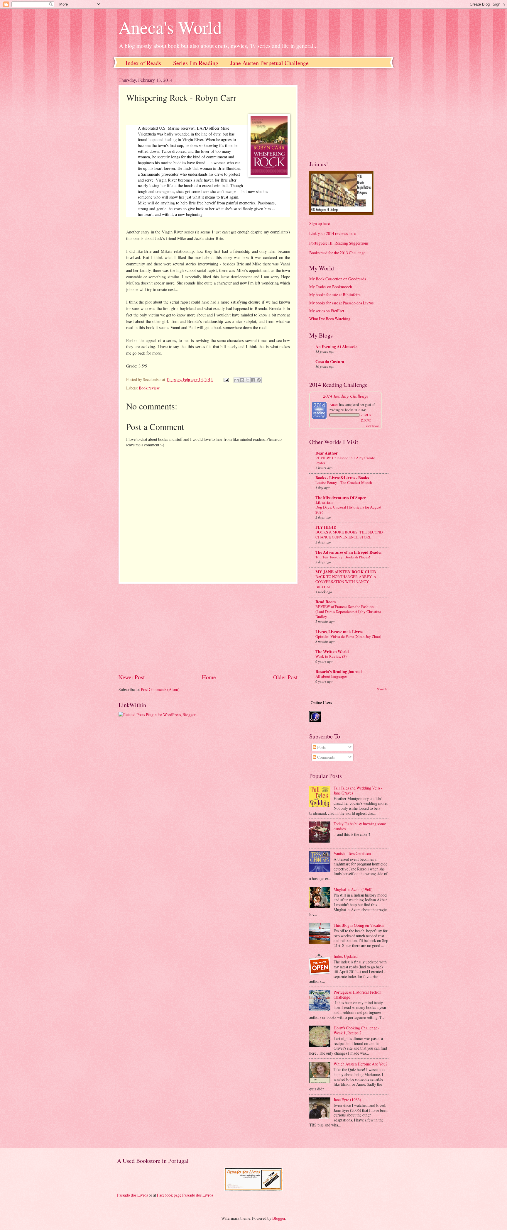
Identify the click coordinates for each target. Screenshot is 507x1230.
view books (372, 426)
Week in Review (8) (331, 656)
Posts (321, 747)
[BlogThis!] (242, 380)
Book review (149, 388)
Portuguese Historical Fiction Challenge (357, 994)
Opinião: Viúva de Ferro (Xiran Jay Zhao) (348, 636)
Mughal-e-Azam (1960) (353, 889)
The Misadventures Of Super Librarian (340, 500)
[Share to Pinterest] (259, 380)
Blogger (278, 1218)
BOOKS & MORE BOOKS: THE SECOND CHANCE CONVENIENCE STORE (349, 534)
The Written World (332, 652)
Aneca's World (170, 27)
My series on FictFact (326, 311)
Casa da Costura (329, 362)
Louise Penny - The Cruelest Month (343, 482)
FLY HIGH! (326, 527)
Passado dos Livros (132, 1195)
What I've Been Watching (329, 318)
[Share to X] (248, 380)
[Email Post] (226, 379)
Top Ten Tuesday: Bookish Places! (342, 557)
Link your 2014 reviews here (332, 233)
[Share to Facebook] (253, 380)
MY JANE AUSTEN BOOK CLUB (345, 572)
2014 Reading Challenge (346, 396)
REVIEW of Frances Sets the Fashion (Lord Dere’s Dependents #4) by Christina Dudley (348, 611)
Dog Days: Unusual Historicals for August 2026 (348, 509)
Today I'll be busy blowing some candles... (360, 826)
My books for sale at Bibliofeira (335, 294)
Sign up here (319, 223)
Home (209, 677)
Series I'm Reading (195, 63)
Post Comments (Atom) (160, 689)
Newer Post (132, 677)
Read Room (325, 602)
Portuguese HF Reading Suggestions (339, 243)
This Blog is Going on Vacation (359, 925)
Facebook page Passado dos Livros (185, 1195)
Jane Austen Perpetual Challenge (269, 63)
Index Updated (346, 956)
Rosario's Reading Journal (338, 672)
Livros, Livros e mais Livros (339, 632)
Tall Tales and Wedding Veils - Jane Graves (358, 790)
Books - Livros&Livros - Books (342, 478)
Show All (382, 689)
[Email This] (236, 380)
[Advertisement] (208, 628)
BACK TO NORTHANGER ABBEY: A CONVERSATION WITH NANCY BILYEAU (345, 581)
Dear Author (326, 453)
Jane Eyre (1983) (347, 1099)
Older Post (285, 677)
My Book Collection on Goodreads (337, 279)
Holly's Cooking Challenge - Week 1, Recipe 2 (357, 1030)
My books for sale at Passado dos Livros (341, 303)
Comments (325, 757)
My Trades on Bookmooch (330, 286)
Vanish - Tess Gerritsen (352, 853)
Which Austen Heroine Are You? (360, 1064)
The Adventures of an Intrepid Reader (348, 552)
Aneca (333, 404)
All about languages (331, 676)
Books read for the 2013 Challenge (337, 252)
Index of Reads (143, 63)
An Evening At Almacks (336, 347)
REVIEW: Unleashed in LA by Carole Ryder (345, 460)
